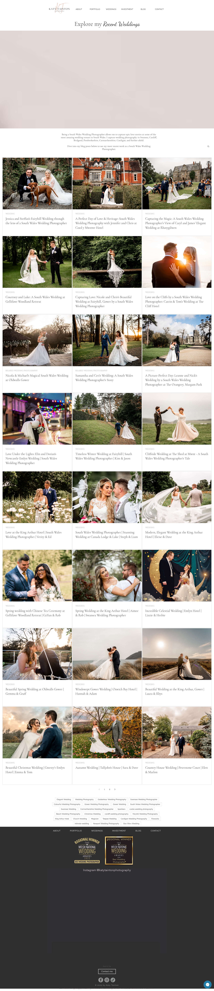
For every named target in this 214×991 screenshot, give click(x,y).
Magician (94, 819)
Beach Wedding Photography (68, 814)
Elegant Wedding (64, 799)
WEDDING (10, 214)
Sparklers (121, 809)
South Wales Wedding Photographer (145, 804)
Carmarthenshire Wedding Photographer (96, 809)
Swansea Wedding (68, 809)
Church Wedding (80, 819)
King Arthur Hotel (62, 819)
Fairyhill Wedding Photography (145, 814)
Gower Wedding (119, 804)
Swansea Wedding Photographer (143, 799)
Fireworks (155, 819)
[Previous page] (99, 789)
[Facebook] (100, 981)
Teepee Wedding (110, 819)
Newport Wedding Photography (106, 824)
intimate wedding (82, 824)
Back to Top (107, 968)
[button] (208, 146)
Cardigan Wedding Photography (134, 819)
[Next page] (115, 789)
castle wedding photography (141, 809)
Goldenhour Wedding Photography (112, 799)
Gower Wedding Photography (97, 804)
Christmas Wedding (92, 814)
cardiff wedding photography (116, 814)
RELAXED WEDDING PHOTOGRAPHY (22, 371)
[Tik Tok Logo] (112, 981)
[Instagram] (106, 981)
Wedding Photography (84, 799)
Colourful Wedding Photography (67, 804)
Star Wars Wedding (131, 824)
